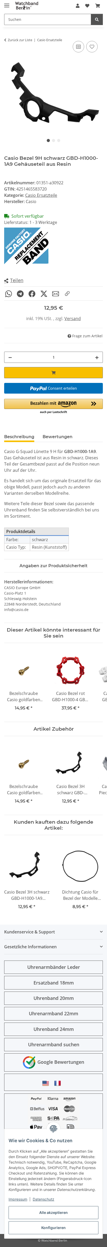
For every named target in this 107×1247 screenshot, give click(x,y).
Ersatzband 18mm (54, 983)
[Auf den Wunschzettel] (92, 46)
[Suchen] (97, 19)
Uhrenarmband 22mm (53, 1013)
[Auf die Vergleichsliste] (78, 46)
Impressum (18, 1199)
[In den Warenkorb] (53, 372)
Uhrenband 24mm (54, 1029)
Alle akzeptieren (53, 1212)
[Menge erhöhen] (97, 357)
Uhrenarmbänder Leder (53, 967)
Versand (72, 318)
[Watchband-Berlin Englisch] (47, 1083)
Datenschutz (43, 1199)
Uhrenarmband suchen (53, 1044)
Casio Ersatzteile (41, 195)
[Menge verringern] (10, 357)
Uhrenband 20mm (54, 998)
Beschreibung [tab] (19, 436)
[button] (77, 6)
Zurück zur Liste (20, 40)
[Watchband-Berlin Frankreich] (59, 1083)
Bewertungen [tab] (57, 436)
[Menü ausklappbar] (6, 3)
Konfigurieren (53, 1227)
